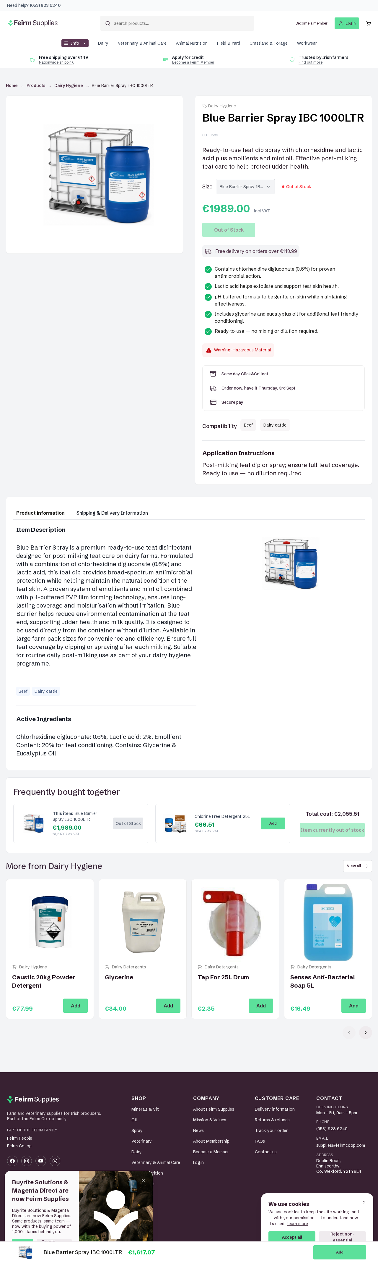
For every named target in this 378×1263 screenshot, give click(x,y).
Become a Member (211, 1151)
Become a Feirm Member (193, 62)
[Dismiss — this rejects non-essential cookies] (364, 1202)
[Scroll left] (349, 1032)
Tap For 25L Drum (223, 977)
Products (36, 85)
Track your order (271, 1130)
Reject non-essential (342, 1237)
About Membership (211, 1141)
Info (75, 43)
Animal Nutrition (192, 43)
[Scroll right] (365, 1032)
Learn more (297, 1223)
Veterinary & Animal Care (142, 43)
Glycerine (119, 977)
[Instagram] (26, 1161)
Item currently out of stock (332, 830)
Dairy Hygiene (68, 85)
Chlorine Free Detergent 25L (222, 816)
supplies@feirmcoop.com (340, 1145)
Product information (40, 513)
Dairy (103, 43)
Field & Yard (228, 43)
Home (12, 85)
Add (339, 1252)
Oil (134, 1120)
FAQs (260, 1141)
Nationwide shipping (56, 62)
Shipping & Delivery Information (112, 513)
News (198, 1130)
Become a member (312, 23)
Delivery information (275, 1109)
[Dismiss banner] (143, 1180)
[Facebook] (12, 1161)
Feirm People (19, 1138)
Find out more (310, 62)
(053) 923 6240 (332, 1128)
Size (207, 186)
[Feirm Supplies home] (33, 1099)
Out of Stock (229, 230)
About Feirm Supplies (213, 1109)
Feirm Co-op (19, 1146)
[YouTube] (40, 1161)
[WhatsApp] (55, 1161)
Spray (137, 1130)
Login (351, 23)
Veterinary (141, 1141)
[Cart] (368, 23)
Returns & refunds (272, 1120)
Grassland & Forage (269, 43)
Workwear (307, 43)
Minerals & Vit (145, 1109)
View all (354, 866)
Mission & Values (209, 1120)
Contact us (266, 1151)
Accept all (292, 1237)
